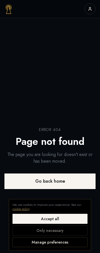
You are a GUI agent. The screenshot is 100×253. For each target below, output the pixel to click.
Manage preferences (50, 242)
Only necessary (50, 230)
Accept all (50, 219)
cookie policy (20, 209)
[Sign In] (90, 8)
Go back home (50, 181)
